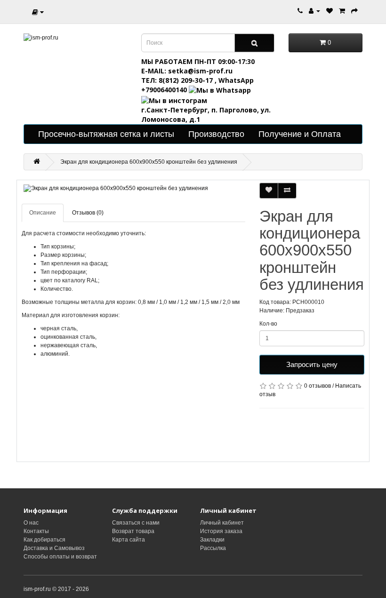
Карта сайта (128, 539)
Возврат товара (133, 531)
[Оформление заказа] (354, 11)
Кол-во (268, 323)
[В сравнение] (287, 191)
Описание (42, 212)
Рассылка (213, 548)
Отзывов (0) (88, 212)
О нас (31, 522)
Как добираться (44, 539)
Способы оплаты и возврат (60, 556)
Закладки (212, 539)
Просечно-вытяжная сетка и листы (106, 134)
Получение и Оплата (299, 134)
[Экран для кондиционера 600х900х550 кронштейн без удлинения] (133, 188)
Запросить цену (312, 364)
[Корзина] (342, 11)
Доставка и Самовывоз (54, 548)
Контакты (36, 531)
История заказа (221, 531)
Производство (216, 134)
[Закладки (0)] (329, 11)
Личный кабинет (222, 522)
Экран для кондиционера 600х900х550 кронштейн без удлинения (148, 162)
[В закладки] (268, 191)
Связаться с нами (136, 522)
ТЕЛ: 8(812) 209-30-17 (178, 80)
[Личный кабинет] (314, 11)
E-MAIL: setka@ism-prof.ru (187, 70)
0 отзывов (317, 386)
